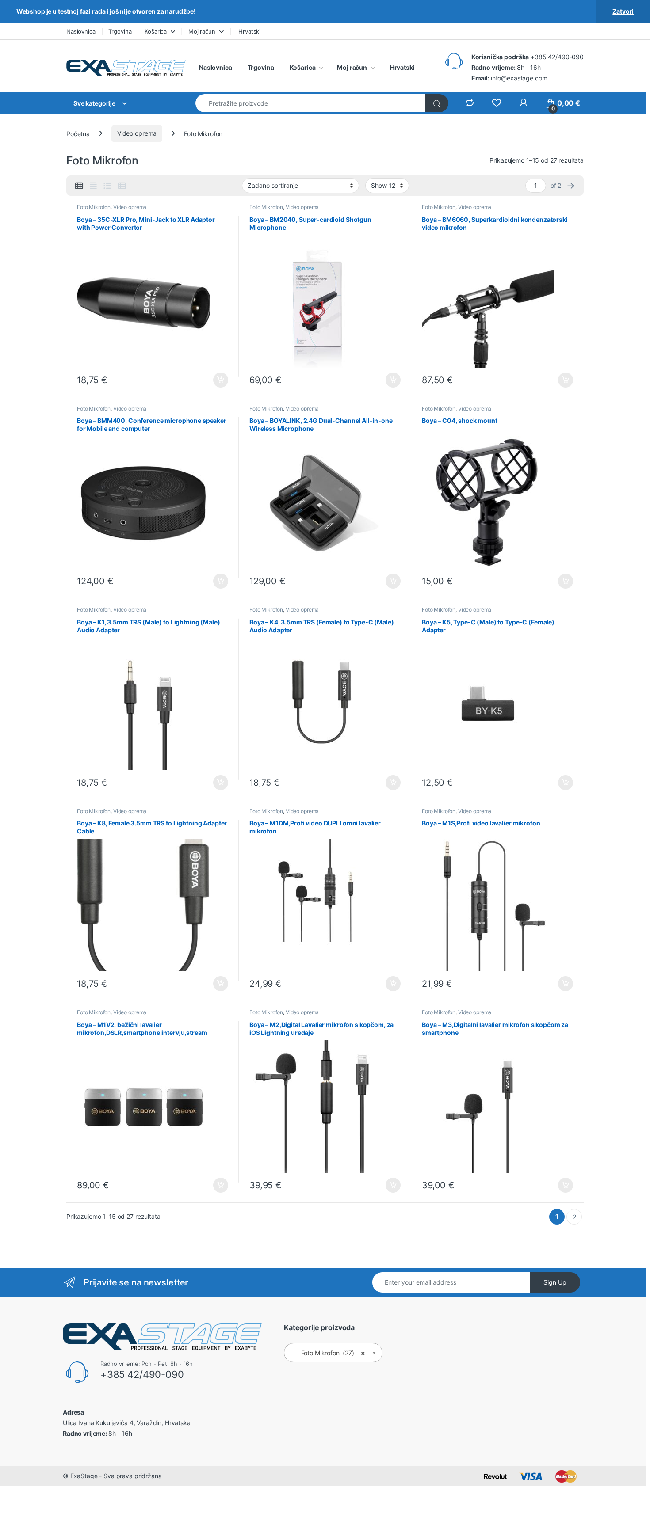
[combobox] (310, 103)
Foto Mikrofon (94, 207)
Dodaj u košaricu (216, 380)
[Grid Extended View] (93, 186)
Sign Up (554, 1282)
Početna (78, 133)
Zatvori (623, 11)
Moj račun (201, 31)
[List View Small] (122, 186)
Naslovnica (81, 31)
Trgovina (119, 31)
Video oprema (137, 133)
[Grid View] (79, 186)
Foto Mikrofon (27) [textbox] (330, 1353)
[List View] (107, 186)
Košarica (156, 31)
